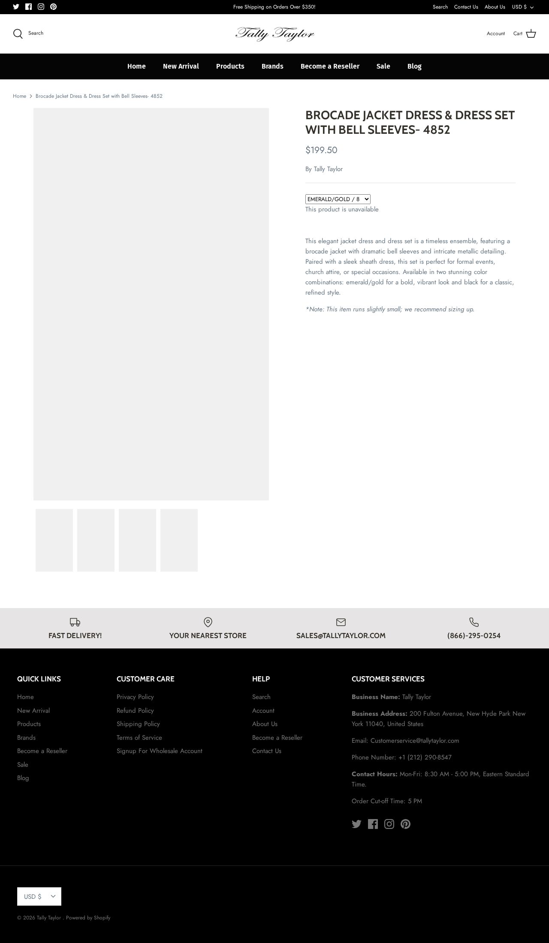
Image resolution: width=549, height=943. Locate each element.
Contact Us (466, 7)
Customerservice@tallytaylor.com (415, 740)
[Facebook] (28, 6)
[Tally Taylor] (274, 34)
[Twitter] (16, 6)
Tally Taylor (328, 169)
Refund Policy (135, 710)
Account (263, 710)
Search (440, 7)
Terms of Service (139, 737)
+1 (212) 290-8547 (425, 757)
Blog (414, 66)
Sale (383, 66)
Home (136, 66)
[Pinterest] (53, 6)
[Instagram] (41, 6)
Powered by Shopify (88, 918)
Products (230, 66)
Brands (273, 66)
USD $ (519, 7)
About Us (495, 7)
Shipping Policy (138, 724)
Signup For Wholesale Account (159, 751)
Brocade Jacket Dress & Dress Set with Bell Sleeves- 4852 (99, 96)
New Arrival (181, 66)
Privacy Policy (135, 697)
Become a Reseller (330, 66)
